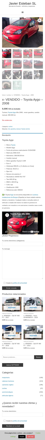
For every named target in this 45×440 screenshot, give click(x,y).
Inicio (3, 95)
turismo (28, 129)
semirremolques (7, 392)
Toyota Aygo (12, 112)
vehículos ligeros (7, 395)
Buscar (38, 357)
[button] (39, 20)
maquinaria (6, 377)
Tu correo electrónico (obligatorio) (13, 240)
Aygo (12, 195)
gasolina (13, 129)
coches (9, 95)
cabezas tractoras (8, 381)
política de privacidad (20, 283)
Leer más (30, 436)
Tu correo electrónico (9, 411)
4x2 (9, 129)
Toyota (23, 129)
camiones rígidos (7, 385)
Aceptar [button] (22, 436)
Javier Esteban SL (22, 3)
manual (18, 129)
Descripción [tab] (6, 135)
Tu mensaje (6, 249)
